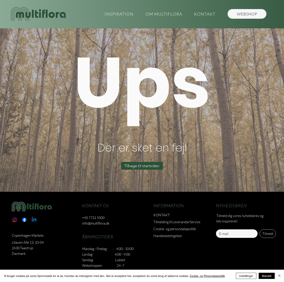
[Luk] (279, 276)
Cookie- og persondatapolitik (174, 229)
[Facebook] (24, 220)
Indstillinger (246, 276)
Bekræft (266, 276)
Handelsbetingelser (167, 236)
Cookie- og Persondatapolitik (207, 276)
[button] (164, 14)
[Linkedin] (34, 220)
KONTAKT (161, 215)
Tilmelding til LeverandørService (176, 222)
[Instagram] (15, 220)
